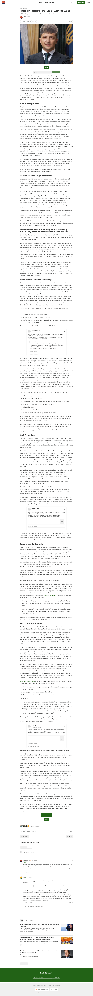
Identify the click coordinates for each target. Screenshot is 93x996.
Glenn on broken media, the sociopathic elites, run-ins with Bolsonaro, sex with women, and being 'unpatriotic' (38, 955)
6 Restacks (37, 826)
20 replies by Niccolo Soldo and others (34, 906)
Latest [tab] (25, 920)
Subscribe (81, 2)
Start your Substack (43, 989)
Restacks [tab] (30, 847)
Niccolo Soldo (27, 16)
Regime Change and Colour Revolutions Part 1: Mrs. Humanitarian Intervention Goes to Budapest (37, 938)
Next (68, 836)
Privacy (45, 985)
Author (25, 862)
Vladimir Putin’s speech (27, 681)
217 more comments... (25, 913)
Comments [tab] (23, 847)
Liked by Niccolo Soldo (29, 879)
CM (24, 877)
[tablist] (26, 847)
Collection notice (56, 985)
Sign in (88, 2)
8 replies (27, 872)
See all (23, 964)
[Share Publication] (75, 2)
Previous (25, 836)
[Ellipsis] (72, 860)
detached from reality (50, 595)
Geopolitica (23, 8)
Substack (39, 993)
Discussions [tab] (31, 920)
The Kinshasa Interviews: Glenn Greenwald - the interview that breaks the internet (39, 952)
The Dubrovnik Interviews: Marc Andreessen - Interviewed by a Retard (39, 925)
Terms (49, 985)
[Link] (18, 103)
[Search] (71, 2)
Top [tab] (22, 920)
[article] (46, 929)
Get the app (54, 989)
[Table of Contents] (2, 498)
